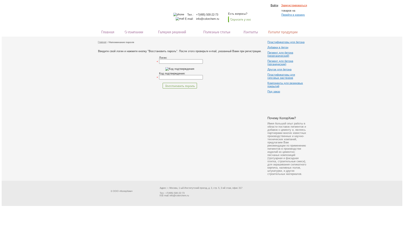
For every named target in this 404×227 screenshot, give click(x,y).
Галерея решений (172, 32)
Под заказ (273, 91)
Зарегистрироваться (294, 5)
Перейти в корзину (293, 14)
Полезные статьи (216, 32)
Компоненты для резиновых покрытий (285, 85)
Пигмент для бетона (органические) (280, 62)
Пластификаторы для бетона (285, 42)
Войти (274, 5)
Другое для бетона (279, 69)
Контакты (250, 32)
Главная (107, 32)
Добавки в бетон (277, 47)
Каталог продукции (282, 32)
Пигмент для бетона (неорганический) (280, 54)
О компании (133, 32)
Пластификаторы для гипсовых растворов (281, 76)
